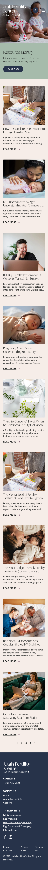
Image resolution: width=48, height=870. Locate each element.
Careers (7, 803)
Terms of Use (39, 849)
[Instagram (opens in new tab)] (10, 837)
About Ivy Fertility (12, 799)
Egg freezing (10, 819)
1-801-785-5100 (11, 783)
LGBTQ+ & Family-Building (17, 823)
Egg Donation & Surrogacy (17, 826)
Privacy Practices (7, 849)
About (6, 795)
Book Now (13, 69)
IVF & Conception (12, 815)
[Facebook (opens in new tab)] (4, 837)
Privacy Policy (24, 849)
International (10, 830)
